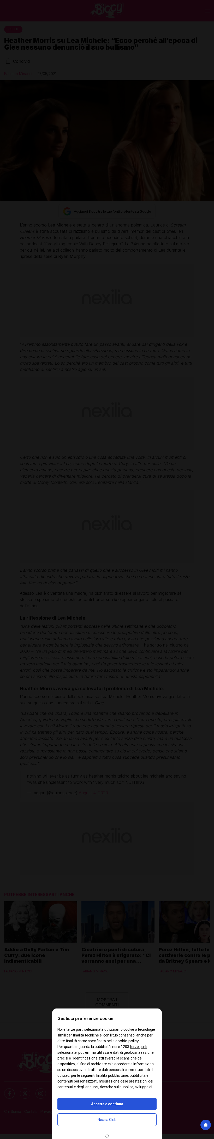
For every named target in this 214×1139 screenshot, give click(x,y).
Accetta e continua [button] (107, 1104)
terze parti (138, 1047)
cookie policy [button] (127, 1041)
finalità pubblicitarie (112, 1075)
